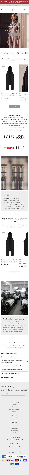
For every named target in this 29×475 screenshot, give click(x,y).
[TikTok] (19, 446)
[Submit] (26, 393)
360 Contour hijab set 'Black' (9, 94)
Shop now (7, 46)
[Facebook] (9, 446)
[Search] (24, 9)
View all (14, 106)
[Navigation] (1, 9)
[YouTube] (16, 446)
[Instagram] (12, 446)
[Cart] (27, 9)
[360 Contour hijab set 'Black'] (10, 78)
